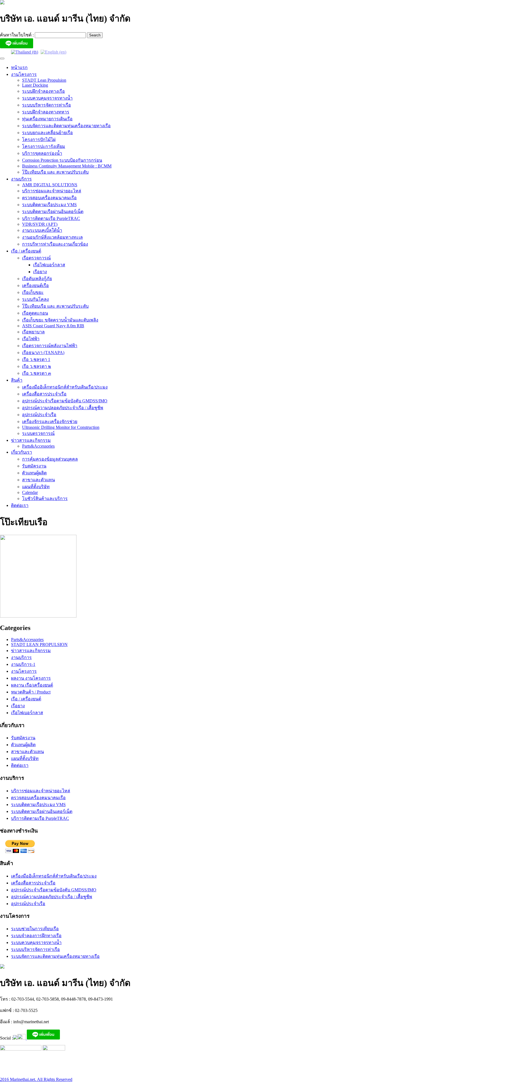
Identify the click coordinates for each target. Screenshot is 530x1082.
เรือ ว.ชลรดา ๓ (36, 373)
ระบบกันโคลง (35, 299)
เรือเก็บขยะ (33, 292)
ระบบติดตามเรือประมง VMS (49, 204)
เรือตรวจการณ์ (36, 258)
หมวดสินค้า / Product (31, 692)
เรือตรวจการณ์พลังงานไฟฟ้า (49, 345)
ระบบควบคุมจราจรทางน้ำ (47, 98)
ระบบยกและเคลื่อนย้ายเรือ (47, 132)
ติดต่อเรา (19, 505)
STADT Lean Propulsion (44, 80)
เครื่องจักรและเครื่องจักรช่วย (49, 421)
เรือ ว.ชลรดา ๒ (36, 366)
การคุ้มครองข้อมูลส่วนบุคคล (50, 459)
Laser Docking (35, 85)
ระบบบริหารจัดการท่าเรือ (46, 105)
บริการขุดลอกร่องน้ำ (42, 153)
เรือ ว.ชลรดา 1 (36, 359)
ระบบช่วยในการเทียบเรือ (35, 928)
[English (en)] (53, 51)
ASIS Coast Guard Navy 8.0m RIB (53, 325)
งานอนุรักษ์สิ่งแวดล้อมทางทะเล (52, 237)
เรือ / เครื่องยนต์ (26, 251)
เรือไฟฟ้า (30, 338)
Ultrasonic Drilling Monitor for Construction (60, 427)
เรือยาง (40, 271)
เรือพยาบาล (33, 331)
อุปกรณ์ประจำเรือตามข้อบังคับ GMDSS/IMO (64, 400)
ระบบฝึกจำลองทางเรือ (43, 91)
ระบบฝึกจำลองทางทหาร (45, 112)
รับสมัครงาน (34, 466)
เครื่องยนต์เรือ (35, 285)
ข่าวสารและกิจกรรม (31, 440)
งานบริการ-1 (23, 664)
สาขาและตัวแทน (38, 479)
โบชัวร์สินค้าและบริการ (45, 498)
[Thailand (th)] (24, 51)
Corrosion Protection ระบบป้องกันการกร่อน (62, 160)
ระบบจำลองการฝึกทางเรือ (36, 935)
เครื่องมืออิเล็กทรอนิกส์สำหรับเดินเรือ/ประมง (65, 387)
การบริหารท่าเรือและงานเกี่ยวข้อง (55, 244)
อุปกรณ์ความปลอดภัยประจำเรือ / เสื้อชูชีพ (62, 407)
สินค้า (16, 380)
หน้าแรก (19, 67)
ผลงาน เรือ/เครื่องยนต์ (32, 685)
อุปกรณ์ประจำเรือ (39, 414)
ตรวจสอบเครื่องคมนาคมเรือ (49, 197)
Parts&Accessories (38, 446)
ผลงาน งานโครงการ (31, 678)
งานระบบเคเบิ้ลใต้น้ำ (42, 230)
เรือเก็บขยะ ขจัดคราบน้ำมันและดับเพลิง (60, 320)
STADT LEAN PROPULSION (39, 644)
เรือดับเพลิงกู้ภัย (37, 278)
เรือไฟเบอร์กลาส (49, 264)
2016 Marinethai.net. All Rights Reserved (36, 1079)
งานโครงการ (24, 74)
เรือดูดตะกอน (35, 313)
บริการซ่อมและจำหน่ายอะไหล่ (51, 190)
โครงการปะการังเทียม (43, 146)
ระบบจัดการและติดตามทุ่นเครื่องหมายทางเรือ (66, 125)
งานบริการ (21, 179)
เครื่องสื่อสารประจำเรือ (44, 394)
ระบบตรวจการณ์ (38, 433)
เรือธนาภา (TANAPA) (43, 352)
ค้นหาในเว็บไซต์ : (17, 35)
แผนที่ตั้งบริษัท (36, 486)
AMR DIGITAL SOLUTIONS (49, 184)
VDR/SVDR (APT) (39, 224)
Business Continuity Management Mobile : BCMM (67, 166)
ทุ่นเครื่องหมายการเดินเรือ (47, 118)
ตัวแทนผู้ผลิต (34, 472)
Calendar (30, 492)
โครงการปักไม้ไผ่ (38, 139)
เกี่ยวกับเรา (21, 452)
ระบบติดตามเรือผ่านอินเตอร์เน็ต (52, 211)
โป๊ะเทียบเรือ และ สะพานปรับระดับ (55, 172)
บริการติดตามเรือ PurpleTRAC (51, 218)
